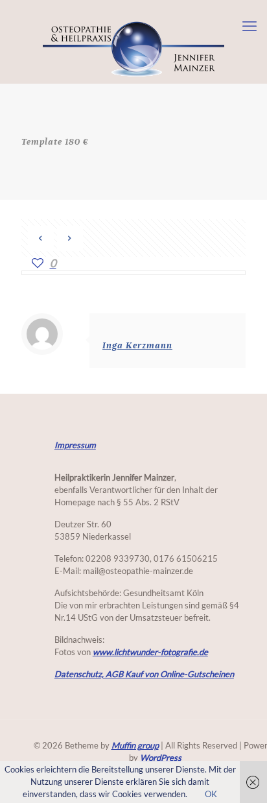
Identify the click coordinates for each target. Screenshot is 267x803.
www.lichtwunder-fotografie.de (150, 652)
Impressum (75, 445)
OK (211, 794)
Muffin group (135, 745)
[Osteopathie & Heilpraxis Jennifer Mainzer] (133, 46)
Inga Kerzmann (137, 345)
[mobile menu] (249, 26)
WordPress (160, 758)
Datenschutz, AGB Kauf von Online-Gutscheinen (144, 674)
